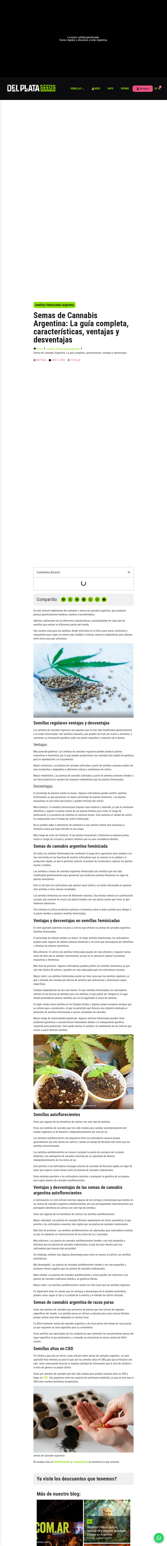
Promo (125, 88)
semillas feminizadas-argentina (54, 305)
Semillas (76, 88)
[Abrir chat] (159, 1538)
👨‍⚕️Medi (95, 88)
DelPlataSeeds (62, 1461)
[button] (129, 572)
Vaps (110, 88)
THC (45, 1377)
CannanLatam (80, 1461)
